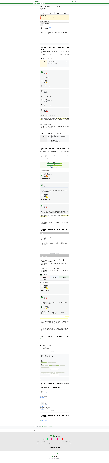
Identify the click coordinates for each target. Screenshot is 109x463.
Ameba (51, 453)
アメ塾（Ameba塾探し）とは (44, 441)
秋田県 (35, 4)
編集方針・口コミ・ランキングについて (54, 441)
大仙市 (37, 4)
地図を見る (42, 397)
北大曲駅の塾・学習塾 (44, 419)
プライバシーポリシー (44, 443)
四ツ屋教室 (41, 406)
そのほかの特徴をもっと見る (54, 368)
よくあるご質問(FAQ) (69, 443)
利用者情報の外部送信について (52, 443)
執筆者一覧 (62, 441)
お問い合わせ (63, 443)
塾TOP (33, 4)
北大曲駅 (40, 4)
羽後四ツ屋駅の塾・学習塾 (60, 419)
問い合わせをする (42, 379)
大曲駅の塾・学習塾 (44, 420)
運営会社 (59, 443)
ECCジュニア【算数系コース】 (49, 27)
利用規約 (38, 443)
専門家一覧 (66, 441)
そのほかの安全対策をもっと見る (54, 375)
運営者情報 (70, 441)
